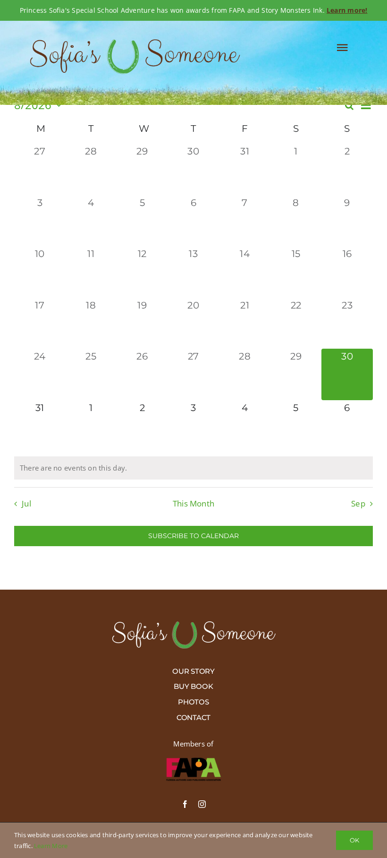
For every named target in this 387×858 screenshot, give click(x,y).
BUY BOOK (193, 686)
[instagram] (202, 804)
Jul (26, 503)
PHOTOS (193, 701)
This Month (193, 503)
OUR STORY (193, 671)
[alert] (193, 468)
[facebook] (185, 804)
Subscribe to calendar (193, 536)
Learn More (50, 845)
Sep (358, 503)
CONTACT (193, 717)
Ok (354, 840)
